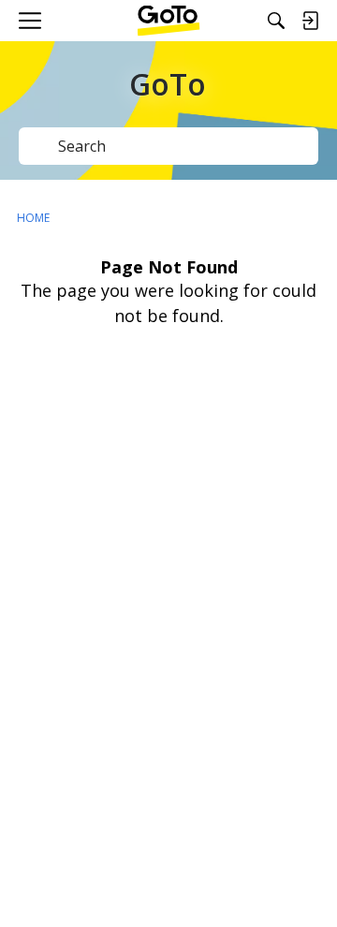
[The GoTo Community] (169, 20)
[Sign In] (310, 20)
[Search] (276, 20)
